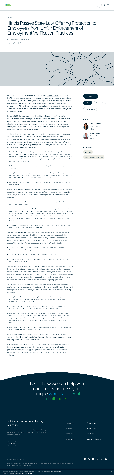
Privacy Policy (92, 428)
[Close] (111, 472)
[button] (85, 459)
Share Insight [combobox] (89, 96)
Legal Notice (70, 434)
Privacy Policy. (29, 473)
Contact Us (70, 423)
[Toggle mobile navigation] (108, 5)
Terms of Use (91, 423)
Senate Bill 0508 (53, 95)
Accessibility (70, 439)
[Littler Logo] (8, 5)
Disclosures (91, 434)
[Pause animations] (104, 5)
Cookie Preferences (94, 439)
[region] (57, 472)
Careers (69, 428)
